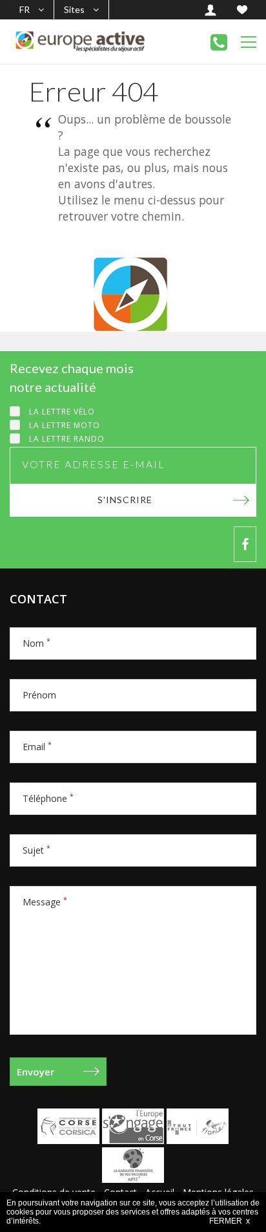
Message (45, 902)
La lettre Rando (67, 438)
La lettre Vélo (62, 411)
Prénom (39, 695)
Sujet (36, 850)
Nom (36, 643)
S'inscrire (124, 499)
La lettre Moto (64, 425)
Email (37, 746)
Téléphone (48, 798)
